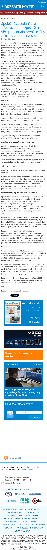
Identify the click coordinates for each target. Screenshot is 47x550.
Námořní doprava (12, 522)
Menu (42, 6)
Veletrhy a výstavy (22, 531)
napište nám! (27, 469)
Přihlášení (41, 2)
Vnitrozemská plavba (31, 522)
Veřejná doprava (32, 512)
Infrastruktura (36, 528)
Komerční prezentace (15, 512)
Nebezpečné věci (8, 18)
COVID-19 (22, 509)
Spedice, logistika (35, 509)
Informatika (8, 528)
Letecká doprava (8, 525)
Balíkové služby (10, 509)
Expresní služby (23, 525)
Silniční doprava (31, 515)
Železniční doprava (12, 518)
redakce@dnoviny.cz (12, 483)
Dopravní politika (14, 515)
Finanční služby (21, 528)
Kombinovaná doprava (32, 518)
